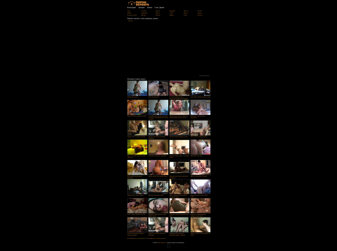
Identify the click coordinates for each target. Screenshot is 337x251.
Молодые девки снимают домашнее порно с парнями (177, 234)
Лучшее (141, 7)
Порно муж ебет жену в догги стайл (199, 196)
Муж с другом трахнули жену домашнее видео (178, 196)
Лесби (171, 13)
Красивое (172, 11)
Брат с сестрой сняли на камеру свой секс (136, 156)
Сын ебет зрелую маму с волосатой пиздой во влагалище (178, 97)
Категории (131, 7)
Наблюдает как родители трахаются (198, 116)
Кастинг (158, 15)
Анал (128, 11)
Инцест (158, 13)
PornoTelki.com (142, 238)
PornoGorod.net (161, 238)
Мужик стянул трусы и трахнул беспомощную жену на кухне (178, 116)
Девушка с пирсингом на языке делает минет (157, 215)
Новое (149, 7)
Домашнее (144, 13)
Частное (200, 15)
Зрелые (158, 11)
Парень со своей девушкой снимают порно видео (198, 215)
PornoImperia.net (132, 238)
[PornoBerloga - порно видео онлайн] (138, 5)
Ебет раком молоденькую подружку (134, 176)
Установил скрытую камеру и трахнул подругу (135, 234)
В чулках (143, 11)
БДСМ (129, 13)
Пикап (185, 13)
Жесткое (143, 15)
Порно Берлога (161, 242)
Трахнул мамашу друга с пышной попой (179, 156)
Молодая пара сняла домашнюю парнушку (178, 176)
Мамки (172, 15)
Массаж (186, 11)
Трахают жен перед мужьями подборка (156, 137)
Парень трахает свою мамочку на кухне (200, 234)
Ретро (185, 15)
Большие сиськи (132, 15)
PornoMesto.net (151, 238)
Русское (200, 11)
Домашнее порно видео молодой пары (178, 215)
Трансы (200, 13)
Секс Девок (159, 7)
